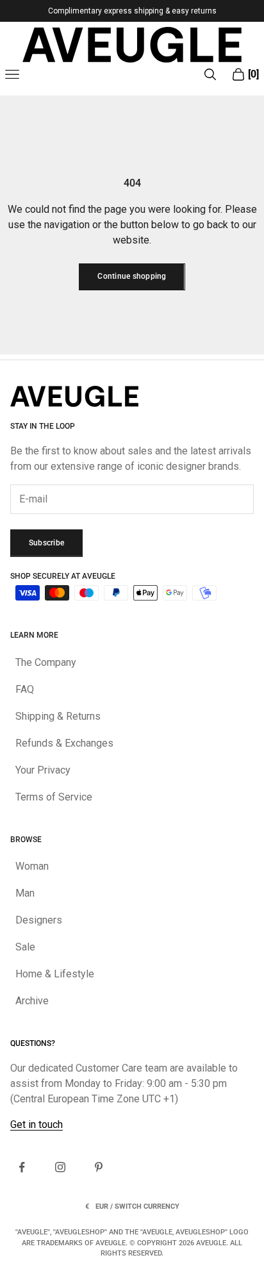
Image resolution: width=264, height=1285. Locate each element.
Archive (32, 1001)
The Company (45, 662)
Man (25, 893)
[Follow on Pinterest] (98, 1167)
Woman (32, 866)
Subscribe (46, 542)
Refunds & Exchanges (64, 743)
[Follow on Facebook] (21, 1167)
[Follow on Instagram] (60, 1167)
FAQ (24, 689)
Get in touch (36, 1124)
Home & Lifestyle (54, 974)
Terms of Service (53, 797)
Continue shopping (131, 276)
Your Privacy (42, 770)
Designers (38, 920)
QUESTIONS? (32, 1043)
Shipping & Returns (58, 716)
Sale (25, 947)
